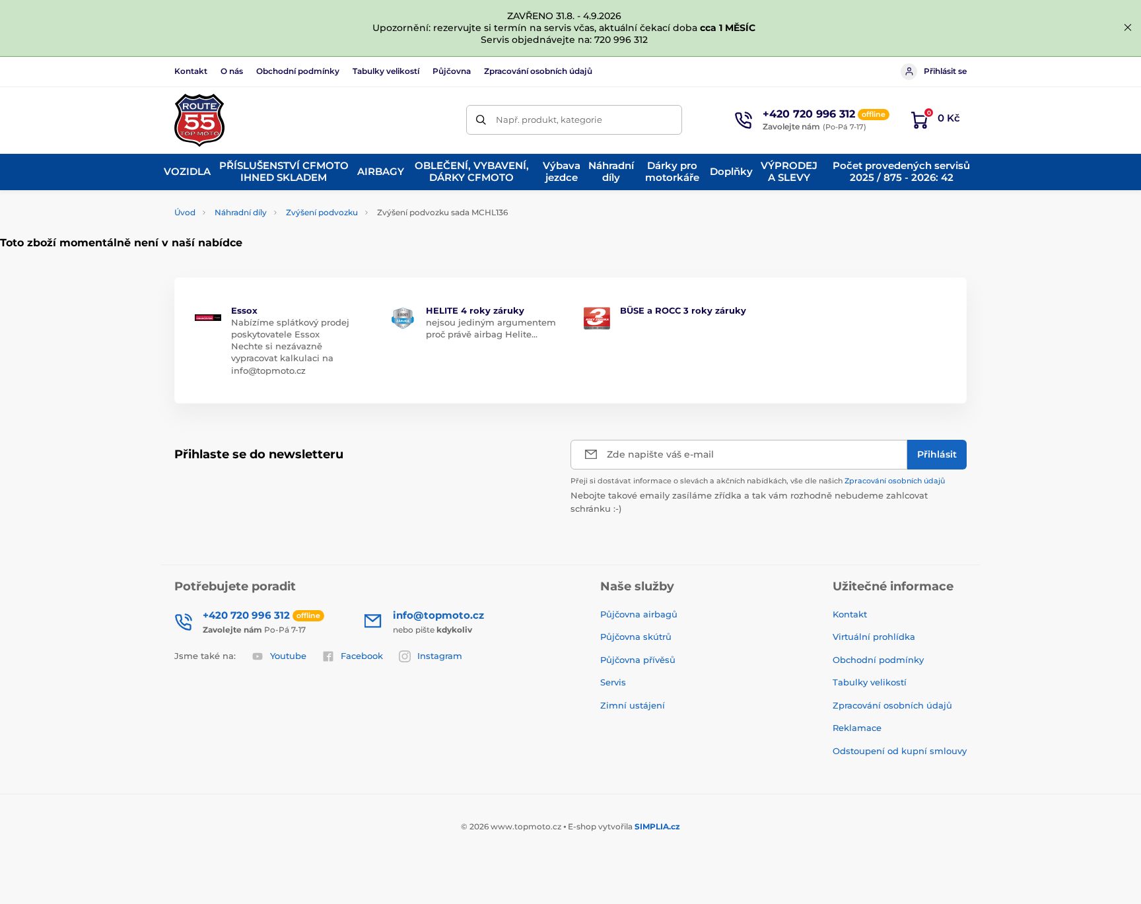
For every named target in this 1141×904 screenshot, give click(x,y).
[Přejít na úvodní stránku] (199, 120)
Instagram (439, 655)
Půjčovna (451, 71)
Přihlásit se (945, 71)
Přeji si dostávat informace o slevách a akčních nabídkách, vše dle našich (757, 480)
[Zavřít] (1127, 27)
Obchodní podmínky (297, 71)
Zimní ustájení (632, 705)
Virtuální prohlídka (874, 636)
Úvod (184, 212)
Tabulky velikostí (386, 71)
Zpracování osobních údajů (538, 71)
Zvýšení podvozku (322, 212)
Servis (613, 682)
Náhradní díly (241, 212)
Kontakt (190, 71)
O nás (232, 71)
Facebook (362, 655)
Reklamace (857, 727)
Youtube (288, 655)
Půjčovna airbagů (638, 614)
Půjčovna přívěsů (637, 659)
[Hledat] (481, 120)
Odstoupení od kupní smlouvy (900, 751)
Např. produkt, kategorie (549, 119)
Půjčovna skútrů (636, 636)
